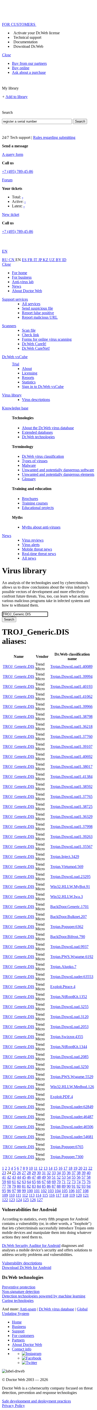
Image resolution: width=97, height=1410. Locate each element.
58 (89, 1177)
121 (86, 1195)
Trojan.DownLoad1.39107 (71, 746)
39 (84, 1173)
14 (50, 1168)
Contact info (21, 1349)
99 (24, 1191)
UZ (52, 260)
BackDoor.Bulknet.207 (68, 916)
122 (5, 1200)
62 (19, 1182)
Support (18, 1331)
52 (59, 1177)
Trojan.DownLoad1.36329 (71, 816)
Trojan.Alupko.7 (63, 967)
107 (79, 1191)
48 (39, 1177)
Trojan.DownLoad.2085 (69, 1057)
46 (29, 1177)
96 (9, 1191)
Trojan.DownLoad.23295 (70, 876)
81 (24, 1186)
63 (24, 1182)
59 (4, 1182)
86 (49, 1186)
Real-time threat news (39, 554)
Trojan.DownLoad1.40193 (71, 686)
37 (74, 1173)
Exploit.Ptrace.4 (62, 987)
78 (9, 1186)
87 (54, 1186)
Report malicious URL (40, 317)
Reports (28, 377)
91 (74, 1186)
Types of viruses (35, 461)
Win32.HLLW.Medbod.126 (72, 1087)
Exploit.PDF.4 (61, 1097)
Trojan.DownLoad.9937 (69, 947)
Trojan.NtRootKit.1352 (68, 997)
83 (34, 1186)
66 (39, 1182)
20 (80, 1168)
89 (64, 1186)
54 (69, 1177)
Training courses (35, 503)
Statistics (29, 382)
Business (19, 1326)
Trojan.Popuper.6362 (66, 926)
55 (74, 1177)
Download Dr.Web (28, 46)
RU (5, 260)
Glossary (29, 479)
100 (30, 1191)
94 (89, 1186)
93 (84, 1186)
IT (36, 260)
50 (49, 1177)
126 (33, 1200)
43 (14, 1177)
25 (14, 1173)
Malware (29, 465)
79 (14, 1186)
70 (59, 1182)
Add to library (16, 97)
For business (22, 277)
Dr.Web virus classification (43, 456)
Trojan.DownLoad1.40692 (71, 756)
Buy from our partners (29, 63)
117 (58, 1195)
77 (4, 1186)
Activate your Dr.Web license (36, 33)
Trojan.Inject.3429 (64, 856)
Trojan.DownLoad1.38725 (71, 806)
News (16, 286)
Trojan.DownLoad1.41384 (71, 776)
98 (19, 1191)
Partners (18, 1340)
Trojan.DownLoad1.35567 (71, 846)
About (27, 368)
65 (34, 1182)
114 (38, 1195)
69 (54, 1182)
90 (69, 1186)
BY (59, 260)
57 (84, 1177)
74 (79, 1182)
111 (18, 1195)
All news (29, 558)
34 (59, 1173)
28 (29, 1173)
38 (79, 1173)
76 (89, 1182)
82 (29, 1186)
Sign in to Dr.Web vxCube (43, 386)
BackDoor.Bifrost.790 (67, 936)
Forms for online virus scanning (47, 339)
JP (40, 260)
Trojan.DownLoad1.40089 (71, 666)
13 (46, 1168)
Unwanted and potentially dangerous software (58, 470)
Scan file (29, 330)
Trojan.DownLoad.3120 (69, 1017)
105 (65, 1191)
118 (65, 1195)
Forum (7, 180)
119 (72, 1195)
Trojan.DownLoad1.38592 (71, 786)
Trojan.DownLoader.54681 (71, 1137)
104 (58, 1191)
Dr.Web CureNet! (36, 348)
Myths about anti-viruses (41, 527)
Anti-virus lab (23, 282)
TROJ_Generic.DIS (18, 666)
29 (34, 1173)
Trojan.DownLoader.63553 (71, 977)
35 (64, 1173)
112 (25, 1195)
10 (31, 1168)
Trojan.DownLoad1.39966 (71, 706)
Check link (30, 335)
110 (12, 1195)
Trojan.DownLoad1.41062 (71, 696)
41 (4, 1177)
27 (24, 1173)
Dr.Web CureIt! (34, 344)
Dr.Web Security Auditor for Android (31, 1245)
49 (44, 1177)
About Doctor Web (27, 291)
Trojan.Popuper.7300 (66, 1157)
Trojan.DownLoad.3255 (69, 1007)
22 (90, 1168)
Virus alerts (31, 545)
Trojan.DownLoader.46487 (71, 1117)
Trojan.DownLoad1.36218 (71, 726)
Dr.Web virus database (56, 1309)
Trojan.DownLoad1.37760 (71, 736)
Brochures (30, 499)
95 (4, 1191)
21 (85, 1168)
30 (39, 1173)
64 (29, 1182)
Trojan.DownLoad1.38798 (71, 716)
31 (44, 1173)
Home (17, 1322)
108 (86, 1191)
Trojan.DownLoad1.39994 (71, 676)
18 (70, 1168)
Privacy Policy (13, 1405)
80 (19, 1186)
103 (51, 1191)
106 (72, 1191)
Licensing (29, 373)
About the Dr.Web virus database (48, 428)
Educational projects (38, 508)
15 (55, 1168)
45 (24, 1177)
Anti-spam (28, 1309)
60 (9, 1182)
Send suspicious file (37, 308)
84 (39, 1186)
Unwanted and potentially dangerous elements (58, 474)
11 (36, 1168)
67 (44, 1182)
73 (74, 1182)
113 (32, 1195)
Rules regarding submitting (54, 137)
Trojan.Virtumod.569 (66, 866)
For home (19, 273)
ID (64, 260)
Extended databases (37, 432)
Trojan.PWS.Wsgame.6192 (71, 957)
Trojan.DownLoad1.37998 (71, 826)
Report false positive (38, 313)
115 (45, 1195)
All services (31, 304)
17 (65, 1168)
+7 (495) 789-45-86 (17, 171)
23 (4, 1173)
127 (40, 1200)
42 (9, 1177)
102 (44, 1191)
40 (89, 1173)
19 (75, 1168)
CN (12, 260)
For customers (23, 1335)
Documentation (25, 42)
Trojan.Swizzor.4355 (66, 1037)
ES (25, 260)
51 (54, 1177)
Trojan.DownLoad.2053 (69, 1027)
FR (31, 260)
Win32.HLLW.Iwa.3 (66, 896)
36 (69, 1173)
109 (5, 1195)
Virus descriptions (36, 399)
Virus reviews (33, 540)
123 (12, 1200)
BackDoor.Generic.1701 (69, 906)
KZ (46, 260)
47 (34, 1177)
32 (49, 1173)
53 (64, 1177)
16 (60, 1168)
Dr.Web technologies (38, 437)
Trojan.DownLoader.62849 (71, 1107)
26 (19, 1173)
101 (37, 1191)
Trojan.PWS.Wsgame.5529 (71, 1077)
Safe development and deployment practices (36, 1401)
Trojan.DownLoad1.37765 (71, 796)
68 (49, 1182)
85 (44, 1186)
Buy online (20, 68)
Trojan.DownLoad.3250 (69, 1067)
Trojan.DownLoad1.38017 (71, 766)
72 (69, 1182)
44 (19, 1177)
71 (64, 1182)
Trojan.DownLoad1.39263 (71, 836)
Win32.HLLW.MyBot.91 (70, 886)
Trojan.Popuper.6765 (66, 1147)
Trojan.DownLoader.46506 (71, 1127)
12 (41, 1168)
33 (54, 1173)
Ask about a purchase (29, 72)
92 (79, 1186)
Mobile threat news (37, 549)
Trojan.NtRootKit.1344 (68, 1047)
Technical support (27, 37)
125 (26, 1200)
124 (19, 1200)
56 (79, 1177)
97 (14, 1191)
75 (84, 1182)
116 (52, 1195)
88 (59, 1186)
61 (14, 1182)
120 (79, 1195)
